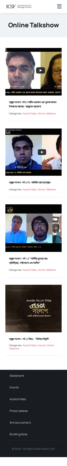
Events (42, 345)
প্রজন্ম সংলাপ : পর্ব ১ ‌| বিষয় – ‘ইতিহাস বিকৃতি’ (29, 339)
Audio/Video (30, 113)
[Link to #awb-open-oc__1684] (59, 6)
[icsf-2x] (18, 5)
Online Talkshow (47, 113)
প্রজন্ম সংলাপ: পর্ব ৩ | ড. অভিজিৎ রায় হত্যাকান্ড (30, 182)
